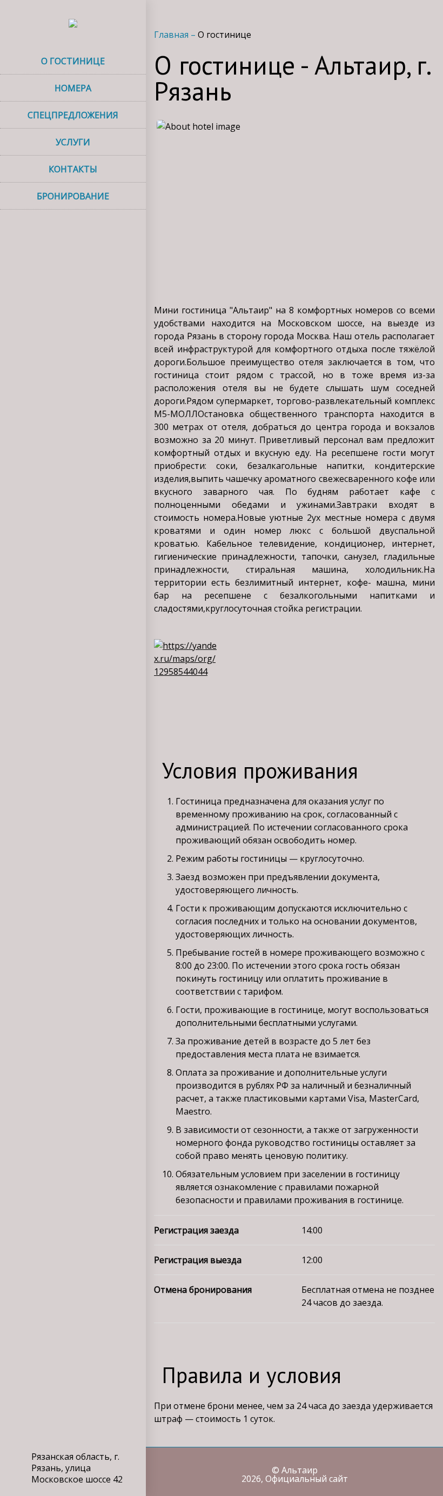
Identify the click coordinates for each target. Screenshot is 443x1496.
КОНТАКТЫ (73, 169)
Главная (172, 35)
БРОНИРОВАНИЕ (73, 196)
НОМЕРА (73, 88)
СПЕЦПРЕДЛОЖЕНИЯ (73, 115)
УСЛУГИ (73, 142)
